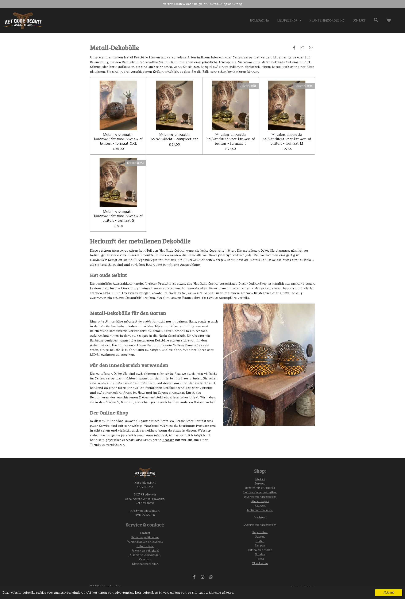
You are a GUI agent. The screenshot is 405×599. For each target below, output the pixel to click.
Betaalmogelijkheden (145, 537)
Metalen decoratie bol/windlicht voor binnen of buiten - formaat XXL (118, 139)
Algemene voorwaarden (145, 555)
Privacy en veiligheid (145, 550)
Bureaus (260, 483)
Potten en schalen (260, 550)
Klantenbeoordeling (145, 563)
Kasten (260, 536)
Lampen (260, 545)
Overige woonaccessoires (260, 524)
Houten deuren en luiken (260, 492)
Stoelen (260, 554)
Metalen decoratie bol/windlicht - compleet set (174, 136)
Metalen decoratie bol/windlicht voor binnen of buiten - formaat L (230, 139)
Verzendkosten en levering (145, 541)
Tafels (260, 558)
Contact (145, 532)
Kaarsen (260, 505)
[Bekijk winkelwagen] (388, 20)
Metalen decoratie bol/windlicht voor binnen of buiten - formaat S (118, 216)
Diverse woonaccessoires (260, 496)
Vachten (260, 517)
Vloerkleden (260, 563)
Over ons (145, 559)
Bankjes (260, 479)
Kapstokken (260, 532)
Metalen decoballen (260, 510)
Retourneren (145, 546)
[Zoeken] (376, 20)
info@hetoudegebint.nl (145, 510)
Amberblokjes (260, 501)
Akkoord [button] (388, 592)
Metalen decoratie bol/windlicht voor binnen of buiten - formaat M (286, 139)
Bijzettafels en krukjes (260, 488)
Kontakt (168, 440)
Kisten (260, 541)
